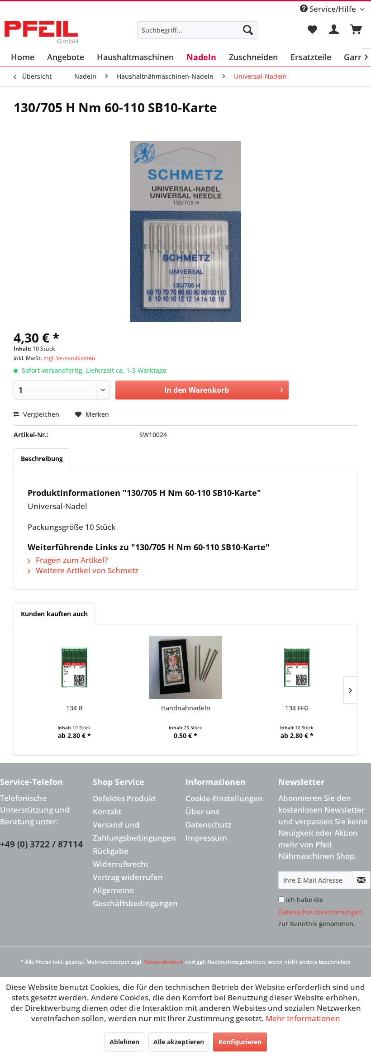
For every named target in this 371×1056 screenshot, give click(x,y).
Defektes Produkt (124, 798)
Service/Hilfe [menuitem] (333, 9)
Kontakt (107, 811)
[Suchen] (247, 30)
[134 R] (74, 667)
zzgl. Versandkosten (69, 358)
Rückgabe (110, 851)
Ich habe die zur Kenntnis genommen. (320, 911)
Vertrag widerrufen (128, 877)
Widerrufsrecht (120, 864)
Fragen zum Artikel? (71, 560)
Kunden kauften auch (54, 613)
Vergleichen (40, 414)
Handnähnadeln (185, 708)
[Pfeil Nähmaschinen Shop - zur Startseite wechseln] (41, 32)
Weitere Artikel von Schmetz (86, 570)
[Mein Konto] (334, 30)
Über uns (202, 811)
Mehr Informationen (303, 1018)
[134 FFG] (297, 667)
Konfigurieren (240, 1041)
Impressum (206, 837)
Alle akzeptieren (178, 1041)
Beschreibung (42, 458)
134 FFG (297, 708)
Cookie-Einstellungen (224, 798)
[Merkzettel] (312, 30)
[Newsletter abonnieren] (361, 880)
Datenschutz (208, 824)
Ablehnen (124, 1041)
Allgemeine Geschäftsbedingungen (135, 897)
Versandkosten (163, 962)
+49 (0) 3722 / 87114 (41, 844)
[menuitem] (197, 30)
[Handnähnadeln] (185, 667)
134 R (74, 708)
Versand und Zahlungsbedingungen (134, 831)
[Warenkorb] (356, 30)
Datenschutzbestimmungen (320, 912)
